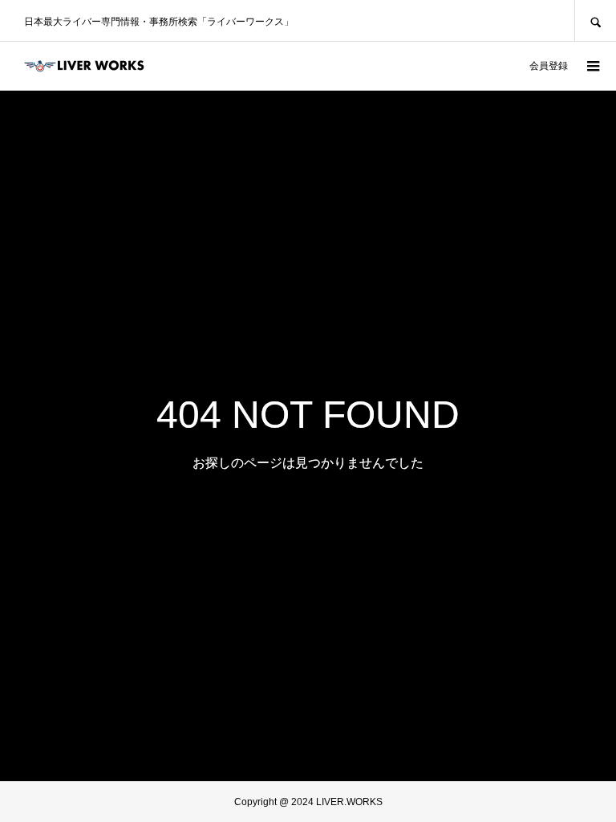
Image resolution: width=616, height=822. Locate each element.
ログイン (494, 65)
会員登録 (548, 65)
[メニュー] (592, 66)
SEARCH (595, 20)
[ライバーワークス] (84, 66)
